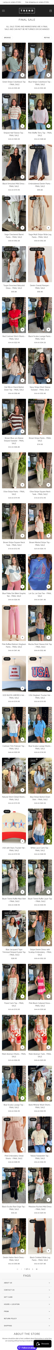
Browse (7, 38)
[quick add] (22, 688)
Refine (47, 38)
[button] (33, 1269)
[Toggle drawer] (3, 11)
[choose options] (22, 75)
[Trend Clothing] (27, 11)
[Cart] (50, 10)
